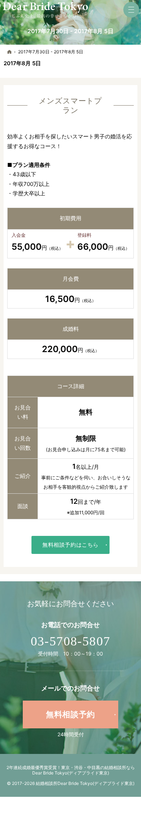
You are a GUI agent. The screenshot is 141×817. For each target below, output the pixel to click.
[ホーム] (9, 51)
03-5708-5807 (71, 641)
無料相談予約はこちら (70, 544)
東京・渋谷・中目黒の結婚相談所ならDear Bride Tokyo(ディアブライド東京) (83, 770)
